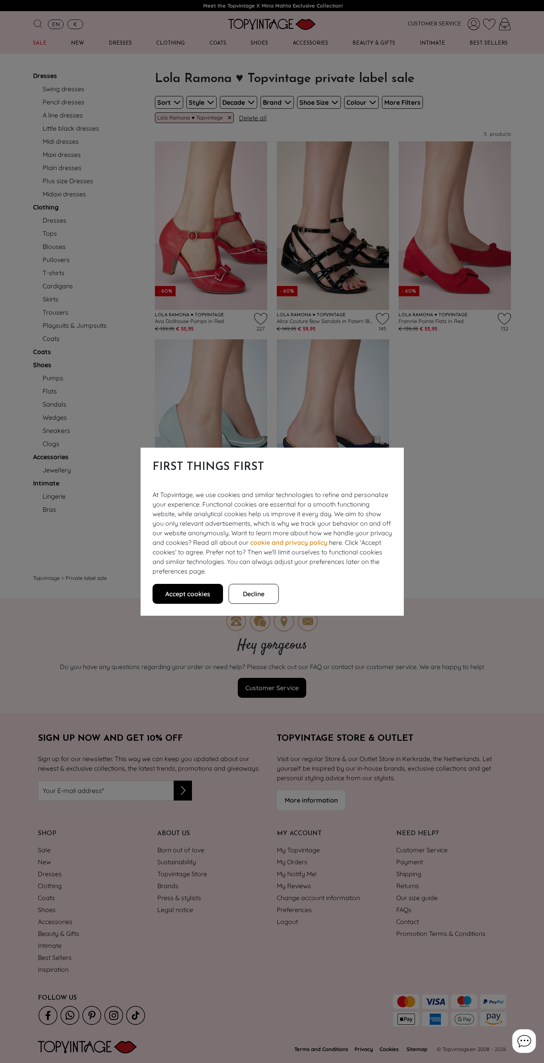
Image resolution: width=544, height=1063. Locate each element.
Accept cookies (187, 594)
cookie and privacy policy (288, 542)
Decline (253, 594)
